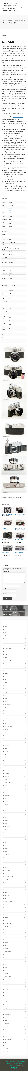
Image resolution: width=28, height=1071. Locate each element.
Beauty (15, 673)
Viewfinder (10, 514)
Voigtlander (17, 528)
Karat (15, 823)
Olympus (15, 907)
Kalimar (15, 820)
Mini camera (15, 870)
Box (15, 689)
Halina (15, 789)
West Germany (23, 528)
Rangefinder (22, 20)
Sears (15, 961)
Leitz (15, 851)
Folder (15, 757)
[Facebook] (14, 1068)
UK (15, 1011)
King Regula (15, 826)
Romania (15, 948)
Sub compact (15, 983)
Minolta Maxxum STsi (20, 517)
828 (15, 651)
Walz (15, 1029)
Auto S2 (11, 212)
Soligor (15, 973)
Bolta (15, 685)
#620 (15, 626)
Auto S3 (11, 214)
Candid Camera (15, 695)
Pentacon (15, 914)
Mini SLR (15, 873)
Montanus (15, 886)
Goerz (15, 779)
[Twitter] (12, 1068)
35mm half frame (15, 648)
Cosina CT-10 (5, 542)
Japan (12, 20)
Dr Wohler (15, 739)
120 (15, 632)
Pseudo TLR (15, 936)
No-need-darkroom (15, 901)
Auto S (10, 210)
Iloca (15, 807)
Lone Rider (15, 854)
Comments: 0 (12, 31)
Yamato (15, 1045)
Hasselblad (15, 795)
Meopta (15, 867)
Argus (15, 663)
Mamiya (15, 857)
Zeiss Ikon (15, 1051)
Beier (15, 676)
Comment (6, 571)
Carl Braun (15, 701)
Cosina (7, 539)
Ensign (15, 748)
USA (15, 1017)
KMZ (15, 832)
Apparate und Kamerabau (15, 660)
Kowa (15, 842)
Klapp (15, 829)
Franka (15, 764)
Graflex (15, 785)
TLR (15, 998)
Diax (15, 735)
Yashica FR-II (18, 542)
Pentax (15, 917)
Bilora (15, 682)
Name (5, 584)
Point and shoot (15, 923)
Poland (15, 926)
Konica (16, 20)
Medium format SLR (15, 864)
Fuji (15, 767)
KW (15, 845)
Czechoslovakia (15, 726)
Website (5, 593)
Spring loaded (15, 976)
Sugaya (15, 986)
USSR (15, 1020)
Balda (15, 670)
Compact (15, 717)
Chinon (15, 707)
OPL (22, 552)
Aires (15, 657)
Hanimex (15, 792)
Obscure (15, 904)
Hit (15, 798)
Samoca (15, 958)
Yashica (16, 541)
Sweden (15, 989)
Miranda (15, 882)
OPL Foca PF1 (18, 555)
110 (15, 629)
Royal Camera (15, 951)
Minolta (22, 514)
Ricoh (15, 945)
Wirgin (15, 1042)
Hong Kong (15, 801)
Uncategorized (15, 1014)
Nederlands (15, 889)
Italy (15, 814)
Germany (10, 527)
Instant (15, 810)
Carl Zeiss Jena (15, 704)
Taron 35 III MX (6, 555)
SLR (15, 515)
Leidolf (15, 848)
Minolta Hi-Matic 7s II (18, 116)
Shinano (15, 967)
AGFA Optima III (6, 529)
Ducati (15, 742)
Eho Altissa (15, 745)
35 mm (8, 20)
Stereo (15, 979)
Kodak (15, 836)
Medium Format (15, 861)
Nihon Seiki (15, 895)
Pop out (15, 933)
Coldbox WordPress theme (11, 1065)
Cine (15, 710)
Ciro (15, 714)
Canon (15, 698)
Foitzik (15, 754)
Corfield (15, 720)
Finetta (15, 751)
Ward (15, 1033)
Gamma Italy (15, 773)
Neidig (15, 892)
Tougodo (15, 1008)
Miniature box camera (15, 876)
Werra (15, 1036)
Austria (15, 667)
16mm (15, 642)
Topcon (15, 1004)
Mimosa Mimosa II (6, 515)
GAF (15, 770)
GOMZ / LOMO (15, 782)
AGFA (7, 527)
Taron (9, 553)
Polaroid (15, 929)
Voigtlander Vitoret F (20, 529)
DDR (6, 514)
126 (15, 635)
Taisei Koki (15, 992)
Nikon (15, 898)
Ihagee (15, 804)
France (19, 552)
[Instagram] (16, 1068)
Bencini (15, 679)
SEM (15, 964)
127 (15, 638)
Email (4, 588)
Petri (15, 920)
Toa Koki (15, 1001)
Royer (15, 954)
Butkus (10, 208)
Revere (15, 942)
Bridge (15, 692)
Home (3, 20)
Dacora (15, 729)
